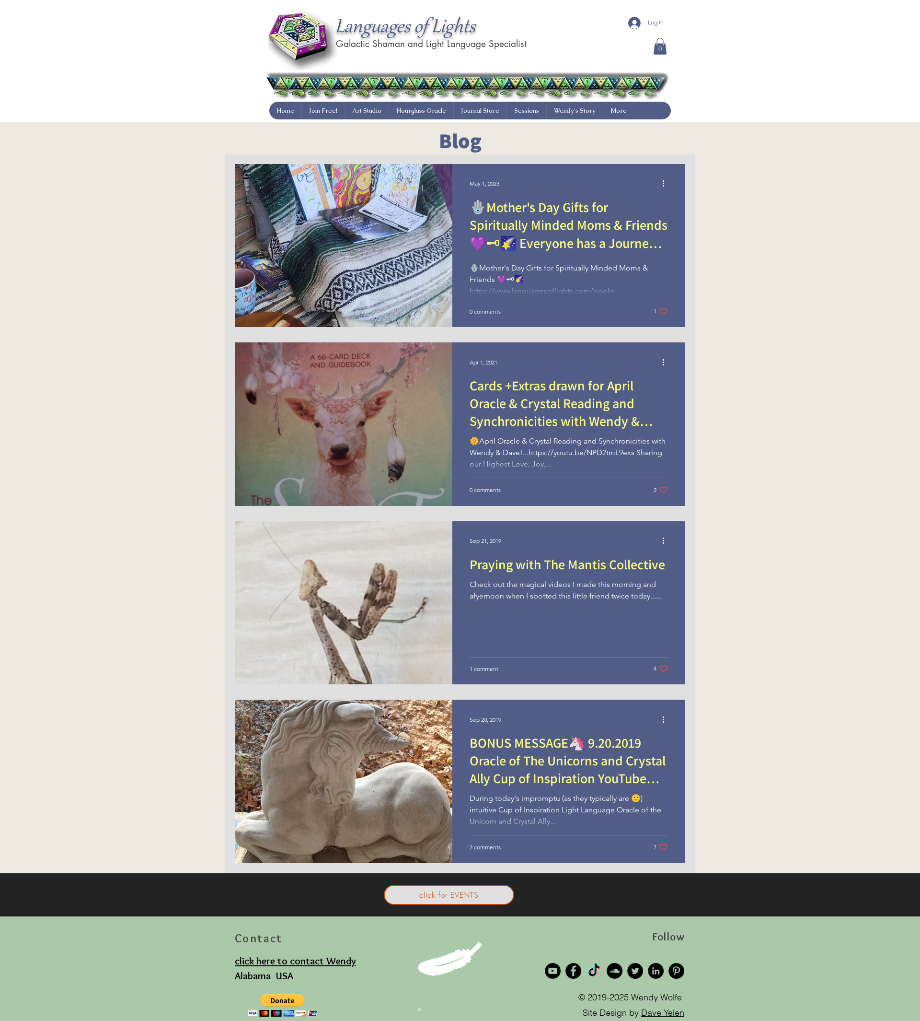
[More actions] (666, 183)
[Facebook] (573, 971)
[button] (660, 46)
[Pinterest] (676, 971)
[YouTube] (553, 971)
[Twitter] (635, 971)
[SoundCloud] (614, 971)
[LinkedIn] (656, 971)
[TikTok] (594, 971)
